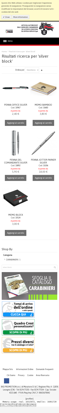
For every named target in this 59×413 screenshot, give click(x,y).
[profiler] (29, 399)
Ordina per (19, 70)
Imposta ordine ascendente (42, 70)
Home (4, 51)
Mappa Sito (8, 369)
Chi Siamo (11, 375)
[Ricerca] (54, 267)
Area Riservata (42, 375)
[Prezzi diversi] (18, 338)
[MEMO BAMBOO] (43, 88)
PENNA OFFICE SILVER (15, 104)
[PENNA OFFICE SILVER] (15, 88)
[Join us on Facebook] (6, 381)
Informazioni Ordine (24, 369)
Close (7, 17)
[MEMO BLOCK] (15, 198)
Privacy (21, 375)
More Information (20, 17)
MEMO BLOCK (15, 215)
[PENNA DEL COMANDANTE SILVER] (15, 143)
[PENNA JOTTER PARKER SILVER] (43, 143)
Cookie (30, 375)
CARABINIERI (12, 260)
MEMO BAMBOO (43, 104)
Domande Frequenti (44, 369)
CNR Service (35, 396)
